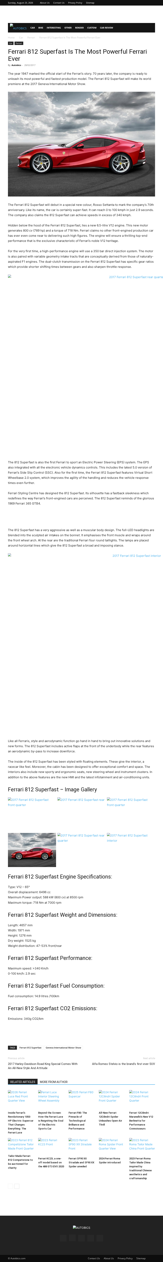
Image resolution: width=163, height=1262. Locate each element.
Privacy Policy (75, 2)
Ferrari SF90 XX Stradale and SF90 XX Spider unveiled (81, 1162)
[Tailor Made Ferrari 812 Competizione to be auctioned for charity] (21, 1145)
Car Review (106, 27)
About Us (44, 2)
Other (68, 27)
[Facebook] (126, 3)
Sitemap (90, 2)
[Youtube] (152, 3)
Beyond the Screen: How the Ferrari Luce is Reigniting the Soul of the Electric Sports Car (50, 1120)
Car (32, 27)
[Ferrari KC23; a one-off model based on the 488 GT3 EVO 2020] (51, 1146)
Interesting (54, 27)
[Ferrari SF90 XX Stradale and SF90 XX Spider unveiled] (81, 1146)
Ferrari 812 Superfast (30, 1047)
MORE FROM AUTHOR (54, 1082)
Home (11, 37)
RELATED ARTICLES (22, 1082)
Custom (91, 27)
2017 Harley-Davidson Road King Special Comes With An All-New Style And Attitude (43, 1066)
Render (79, 27)
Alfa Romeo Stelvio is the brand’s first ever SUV (123, 1064)
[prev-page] (10, 1186)
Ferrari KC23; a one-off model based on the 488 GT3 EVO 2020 (51, 1162)
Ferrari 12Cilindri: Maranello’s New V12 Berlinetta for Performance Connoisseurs (141, 1120)
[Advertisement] (81, 14)
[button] (150, 28)
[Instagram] (132, 3)
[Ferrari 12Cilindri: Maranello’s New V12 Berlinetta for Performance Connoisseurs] (142, 1099)
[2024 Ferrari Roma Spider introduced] (112, 1146)
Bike (40, 27)
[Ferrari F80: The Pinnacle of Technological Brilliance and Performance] (81, 1099)
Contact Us (58, 2)
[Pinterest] (139, 3)
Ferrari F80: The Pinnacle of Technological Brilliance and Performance (78, 1120)
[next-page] (16, 1186)
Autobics (16, 65)
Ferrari (31, 37)
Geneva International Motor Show (63, 1047)
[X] (145, 3)
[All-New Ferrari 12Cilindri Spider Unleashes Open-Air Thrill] (112, 1099)
